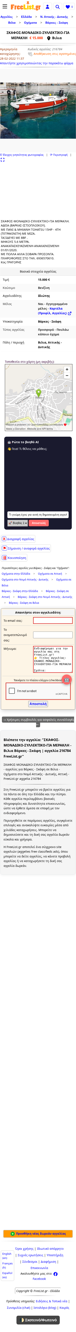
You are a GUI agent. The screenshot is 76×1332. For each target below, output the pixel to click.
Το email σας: (13, 621)
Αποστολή (39, 523)
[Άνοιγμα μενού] (5, 6)
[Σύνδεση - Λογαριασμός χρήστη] (47, 6)
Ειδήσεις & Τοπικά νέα (51, 1301)
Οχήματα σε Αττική (50, 573)
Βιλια (12, 22)
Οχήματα (30, 22)
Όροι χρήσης (24, 1249)
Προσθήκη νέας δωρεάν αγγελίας (40, 1233)
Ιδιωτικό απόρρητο (50, 1249)
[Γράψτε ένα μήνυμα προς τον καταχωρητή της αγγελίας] (53, 672)
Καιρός (64, 1308)
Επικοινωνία (39, 1268)
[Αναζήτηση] (57, 6)
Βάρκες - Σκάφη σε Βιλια (24, 603)
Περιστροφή (59, 154)
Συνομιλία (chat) (18, 1308)
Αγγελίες (6, 16)
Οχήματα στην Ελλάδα (16, 573)
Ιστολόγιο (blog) (45, 1308)
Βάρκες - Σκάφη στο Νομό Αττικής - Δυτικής (45, 597)
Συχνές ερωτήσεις (30, 1255)
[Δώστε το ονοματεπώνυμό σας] (53, 635)
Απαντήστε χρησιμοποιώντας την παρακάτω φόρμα (36, 63)
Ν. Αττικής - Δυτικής (54, 16)
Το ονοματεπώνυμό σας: (15, 635)
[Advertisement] (26, 188)
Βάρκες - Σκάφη (56, 22)
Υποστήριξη (55, 1255)
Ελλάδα (26, 16)
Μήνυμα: (10, 649)
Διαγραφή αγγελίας (18, 538)
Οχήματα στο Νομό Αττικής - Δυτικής (25, 579)
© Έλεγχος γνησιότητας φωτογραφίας (22, 154)
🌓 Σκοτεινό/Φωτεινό (38, 1320)
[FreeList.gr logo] (26, 6)
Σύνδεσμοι (29, 1262)
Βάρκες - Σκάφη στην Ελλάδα (20, 591)
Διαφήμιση (48, 1262)
